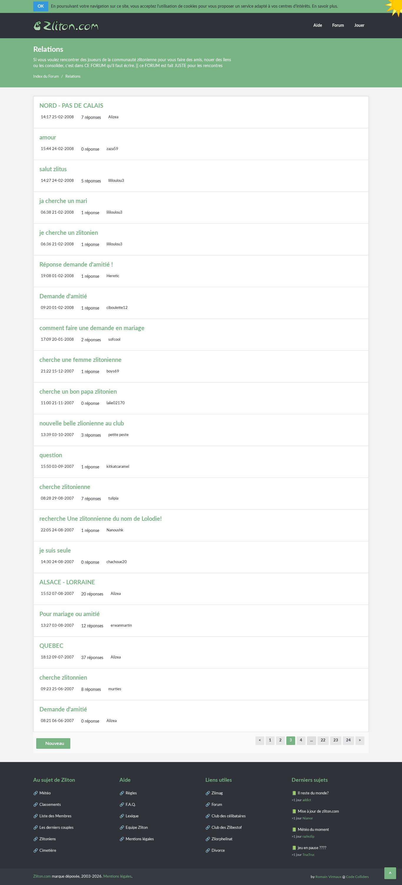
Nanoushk (115, 530)
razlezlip (308, 836)
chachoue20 (117, 562)
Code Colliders (357, 877)
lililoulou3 (116, 181)
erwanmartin (121, 626)
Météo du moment (313, 830)
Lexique (132, 816)
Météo (45, 793)
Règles (131, 793)
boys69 (113, 371)
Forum (338, 26)
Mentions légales (140, 839)
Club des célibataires (229, 816)
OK (41, 6)
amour (47, 138)
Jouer (359, 26)
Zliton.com (42, 877)
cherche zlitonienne (64, 487)
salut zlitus (53, 169)
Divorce (218, 851)
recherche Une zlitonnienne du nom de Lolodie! (100, 519)
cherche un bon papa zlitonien (78, 392)
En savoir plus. (325, 6)
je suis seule (55, 551)
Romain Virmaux (328, 877)
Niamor (308, 818)
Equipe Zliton (137, 828)
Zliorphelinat (222, 839)
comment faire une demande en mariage (91, 328)
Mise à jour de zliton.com (318, 812)
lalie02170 (116, 403)
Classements (50, 805)
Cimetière (47, 851)
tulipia (113, 498)
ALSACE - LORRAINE (67, 582)
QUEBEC (51, 646)
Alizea (113, 117)
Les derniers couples (56, 828)
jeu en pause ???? (312, 848)
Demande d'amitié (63, 297)
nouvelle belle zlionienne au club (81, 424)
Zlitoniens (47, 839)
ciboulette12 (117, 308)
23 (335, 740)
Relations (73, 77)
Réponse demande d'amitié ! (76, 265)
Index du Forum (46, 77)
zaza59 (112, 149)
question (50, 455)
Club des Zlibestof (227, 828)
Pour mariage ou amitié (69, 614)
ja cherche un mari (63, 201)
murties (114, 689)
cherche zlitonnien (63, 678)
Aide (317, 26)
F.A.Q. (131, 805)
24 (348, 740)
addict (307, 800)
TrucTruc (309, 854)
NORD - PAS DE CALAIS (71, 106)
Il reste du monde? (313, 793)
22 (323, 740)
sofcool (114, 340)
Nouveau (54, 743)
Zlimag (217, 793)
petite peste (118, 435)
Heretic (113, 276)
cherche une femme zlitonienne (80, 360)
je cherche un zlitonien (68, 233)
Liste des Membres (55, 816)
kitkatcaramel (118, 467)
